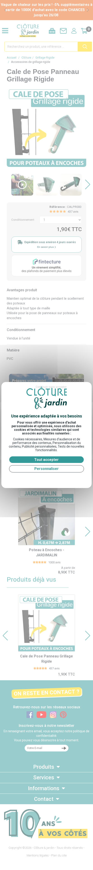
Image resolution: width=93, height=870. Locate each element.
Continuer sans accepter (51, 387)
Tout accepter (46, 460)
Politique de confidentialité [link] (46, 478)
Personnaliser (46, 469)
